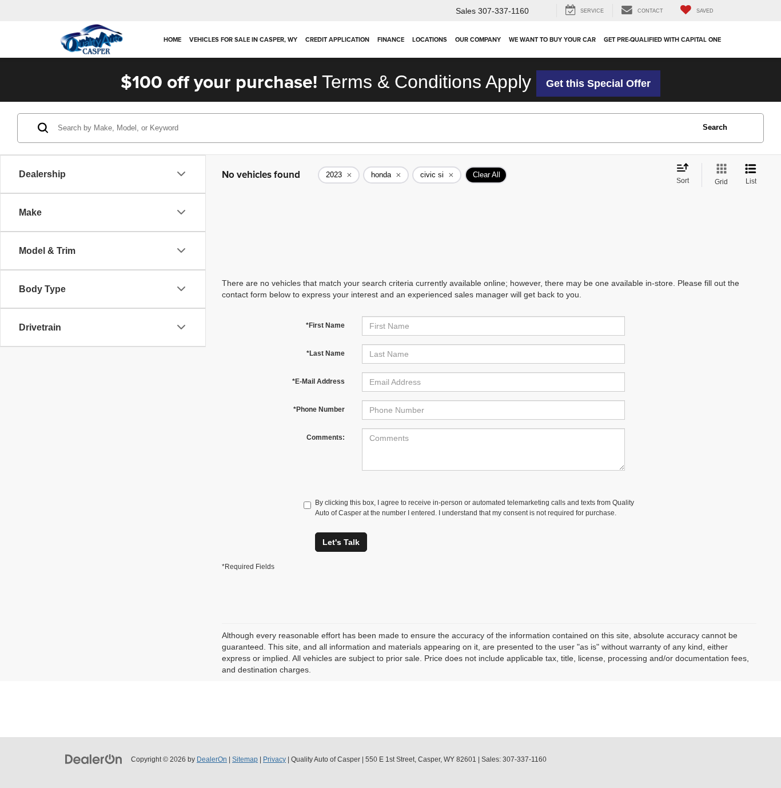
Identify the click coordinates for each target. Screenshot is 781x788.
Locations (429, 39)
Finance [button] (390, 39)
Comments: (325, 437)
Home (172, 39)
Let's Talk (341, 542)
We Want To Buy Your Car (552, 39)
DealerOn (212, 759)
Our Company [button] (478, 39)
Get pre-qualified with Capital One (662, 39)
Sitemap (245, 759)
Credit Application (337, 39)
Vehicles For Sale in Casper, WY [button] (243, 39)
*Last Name (325, 353)
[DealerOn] (94, 758)
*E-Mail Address (318, 381)
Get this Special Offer (598, 83)
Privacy (274, 759)
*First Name (325, 325)
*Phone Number (319, 409)
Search (715, 127)
